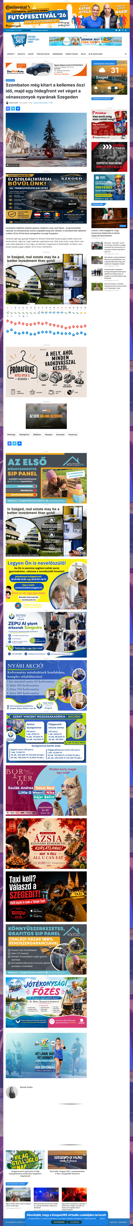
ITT (98, 1219)
